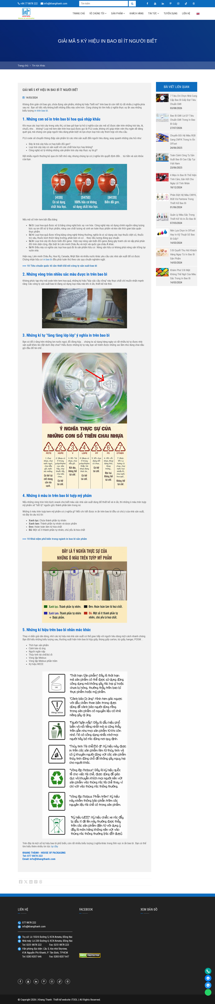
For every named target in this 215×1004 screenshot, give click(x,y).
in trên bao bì (41, 110)
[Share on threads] (40, 882)
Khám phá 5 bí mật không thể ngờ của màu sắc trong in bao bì (183, 274)
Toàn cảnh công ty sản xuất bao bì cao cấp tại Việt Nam (182, 159)
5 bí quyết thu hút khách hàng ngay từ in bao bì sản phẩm (183, 254)
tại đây (54, 846)
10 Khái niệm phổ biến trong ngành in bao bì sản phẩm (57, 538)
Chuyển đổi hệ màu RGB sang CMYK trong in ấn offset (182, 139)
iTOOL (74, 999)
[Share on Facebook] (20, 882)
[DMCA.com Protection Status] (89, 955)
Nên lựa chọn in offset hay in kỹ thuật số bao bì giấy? (182, 234)
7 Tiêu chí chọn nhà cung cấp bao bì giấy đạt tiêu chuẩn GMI (183, 100)
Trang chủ (23, 65)
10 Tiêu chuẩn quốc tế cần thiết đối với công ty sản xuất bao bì (62, 265)
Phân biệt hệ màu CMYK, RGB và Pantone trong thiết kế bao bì (183, 199)
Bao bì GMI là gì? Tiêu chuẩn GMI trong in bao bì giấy (182, 119)
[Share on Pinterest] (35, 882)
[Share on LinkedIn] (31, 882)
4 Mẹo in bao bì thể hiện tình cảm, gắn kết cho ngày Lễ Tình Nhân (183, 179)
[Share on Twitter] (26, 882)
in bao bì (47, 259)
